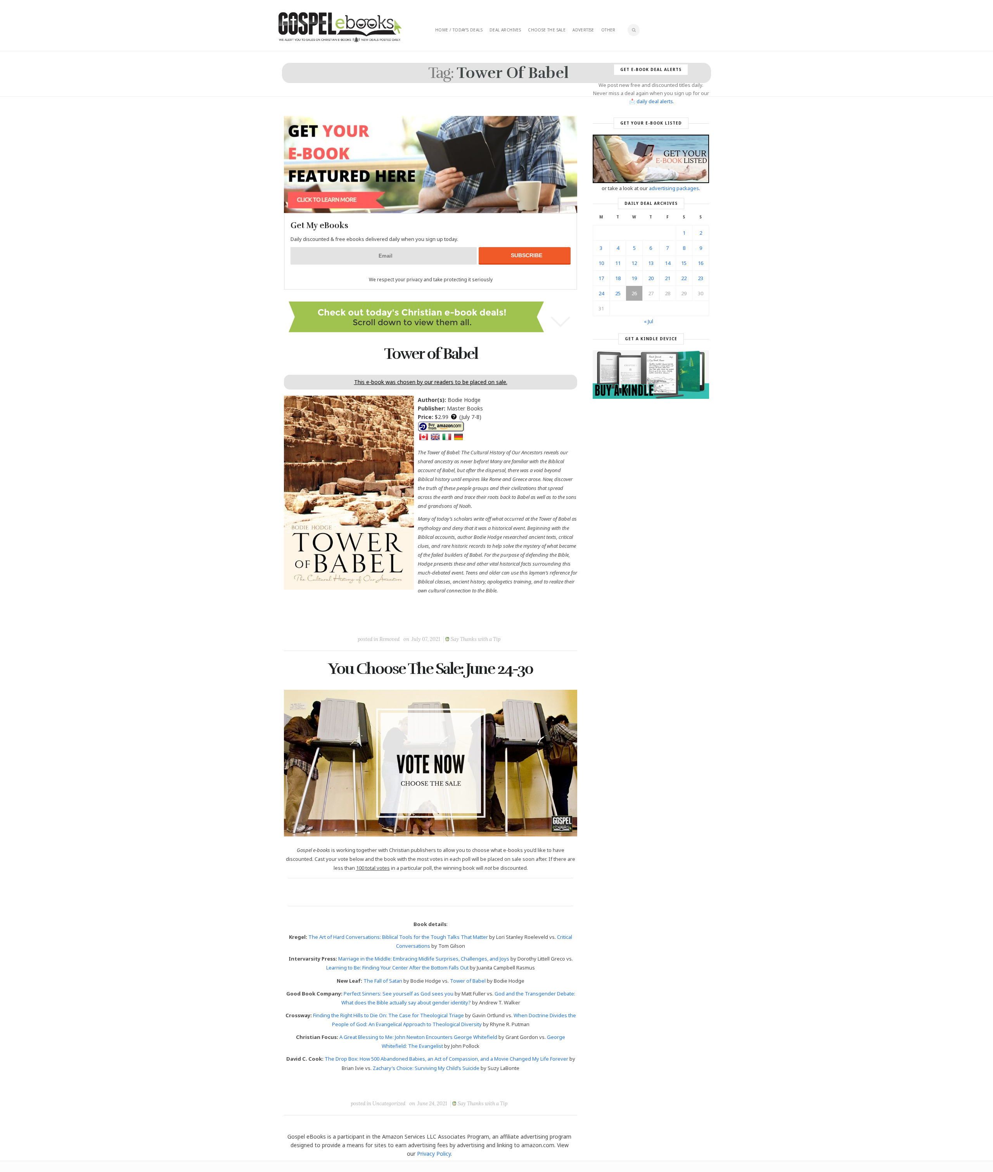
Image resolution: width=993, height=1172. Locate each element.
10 (601, 263)
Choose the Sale (547, 30)
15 (684, 263)
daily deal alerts (655, 101)
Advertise (583, 30)
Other (608, 30)
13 (651, 263)
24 (601, 293)
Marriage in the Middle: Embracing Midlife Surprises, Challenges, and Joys (423, 958)
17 (601, 278)
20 (651, 278)
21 (667, 278)
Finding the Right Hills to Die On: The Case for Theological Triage (388, 1015)
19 (634, 278)
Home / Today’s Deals (459, 30)
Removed (389, 639)
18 (618, 278)
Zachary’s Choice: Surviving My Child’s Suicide (426, 1068)
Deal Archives (505, 30)
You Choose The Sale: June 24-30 (430, 669)
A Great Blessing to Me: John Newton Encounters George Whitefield (418, 1037)
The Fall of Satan (382, 980)
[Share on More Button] (485, 621)
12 (634, 263)
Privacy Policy (434, 1153)
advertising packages (674, 188)
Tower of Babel (430, 354)
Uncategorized (388, 1103)
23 (700, 278)
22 (684, 278)
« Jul (648, 321)
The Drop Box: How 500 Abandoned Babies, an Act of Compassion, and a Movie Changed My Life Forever (446, 1058)
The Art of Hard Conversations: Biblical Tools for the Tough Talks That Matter (398, 936)
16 (700, 263)
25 (618, 293)
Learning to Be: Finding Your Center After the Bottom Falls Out (397, 967)
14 (667, 263)
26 (634, 293)
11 (618, 263)
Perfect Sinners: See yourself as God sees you (398, 993)
